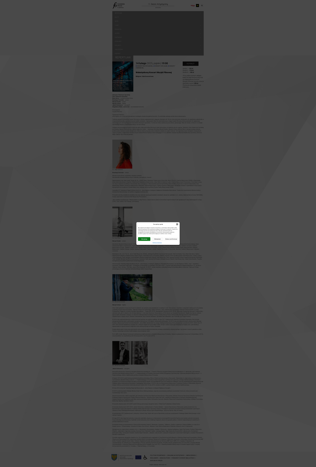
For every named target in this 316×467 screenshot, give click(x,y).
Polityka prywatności (157, 242)
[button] (177, 224)
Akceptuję (144, 239)
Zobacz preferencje (171, 239)
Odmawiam (157, 239)
